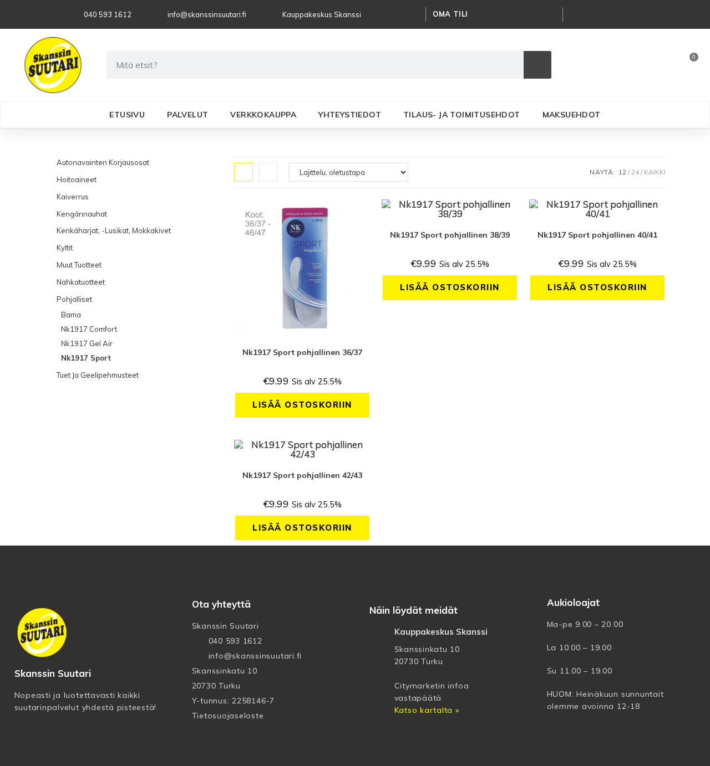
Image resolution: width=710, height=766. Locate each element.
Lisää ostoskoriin (302, 404)
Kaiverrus (73, 196)
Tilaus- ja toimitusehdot (461, 115)
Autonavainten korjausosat (103, 162)
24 (635, 172)
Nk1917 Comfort (89, 329)
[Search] (537, 65)
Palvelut (187, 115)
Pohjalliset (74, 299)
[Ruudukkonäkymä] (243, 172)
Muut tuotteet (79, 264)
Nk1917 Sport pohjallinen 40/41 (597, 235)
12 (622, 172)
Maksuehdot (571, 115)
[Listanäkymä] (267, 172)
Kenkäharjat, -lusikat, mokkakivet (114, 230)
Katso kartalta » (426, 710)
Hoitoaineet (77, 179)
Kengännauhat (82, 213)
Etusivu (127, 115)
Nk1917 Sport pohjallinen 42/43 (302, 475)
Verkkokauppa (263, 115)
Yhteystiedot (349, 115)
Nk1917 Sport (86, 357)
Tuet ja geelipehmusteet (98, 375)
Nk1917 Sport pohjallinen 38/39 (450, 235)
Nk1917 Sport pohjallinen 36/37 (302, 352)
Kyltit (65, 247)
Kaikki (655, 172)
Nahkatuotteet (81, 281)
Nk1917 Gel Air (87, 343)
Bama (71, 314)
